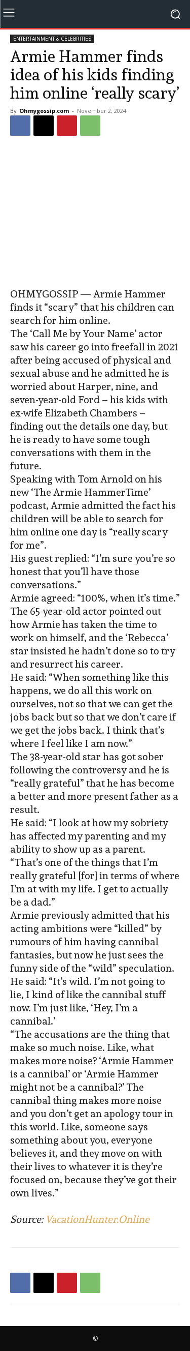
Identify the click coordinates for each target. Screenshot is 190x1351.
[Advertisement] (95, 213)
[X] (43, 125)
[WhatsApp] (90, 125)
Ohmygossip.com (44, 110)
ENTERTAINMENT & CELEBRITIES (52, 38)
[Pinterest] (67, 125)
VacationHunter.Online (97, 1219)
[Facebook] (20, 125)
